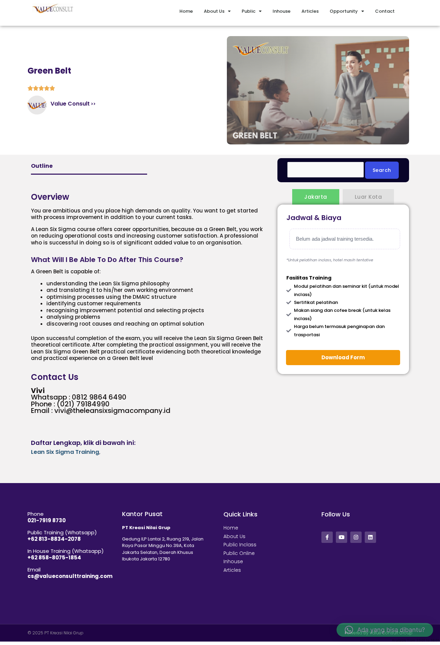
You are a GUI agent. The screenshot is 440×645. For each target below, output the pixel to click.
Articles (310, 11)
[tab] (315, 197)
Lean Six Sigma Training (65, 452)
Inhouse (281, 11)
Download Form (343, 357)
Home (186, 11)
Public (248, 11)
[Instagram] (356, 537)
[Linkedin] (370, 537)
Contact (385, 11)
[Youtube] (341, 537)
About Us (214, 11)
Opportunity (344, 11)
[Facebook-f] (327, 537)
